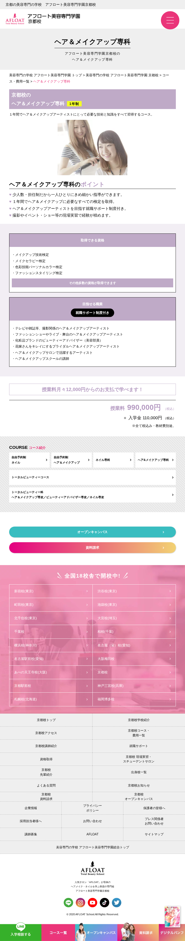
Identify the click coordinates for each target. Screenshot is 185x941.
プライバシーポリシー (92, 808)
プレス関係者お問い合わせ (154, 821)
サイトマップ (154, 834)
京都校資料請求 (46, 797)
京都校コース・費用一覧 (139, 733)
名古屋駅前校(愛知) (29, 659)
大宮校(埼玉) (107, 618)
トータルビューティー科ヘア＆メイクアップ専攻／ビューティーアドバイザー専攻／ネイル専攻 (58, 494)
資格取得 (46, 759)
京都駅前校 (22, 686)
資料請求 (92, 547)
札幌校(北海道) (25, 699)
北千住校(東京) (25, 618)
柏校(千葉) (105, 631)
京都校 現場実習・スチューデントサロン (138, 759)
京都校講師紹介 (46, 746)
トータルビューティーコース (30, 477)
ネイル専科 (103, 460)
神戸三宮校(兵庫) (111, 686)
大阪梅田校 (106, 659)
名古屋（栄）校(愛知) (114, 645)
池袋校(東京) (107, 604)
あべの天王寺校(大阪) (30, 672)
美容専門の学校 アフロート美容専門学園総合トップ (92, 847)
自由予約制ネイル (19, 460)
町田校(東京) (23, 604)
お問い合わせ (92, 821)
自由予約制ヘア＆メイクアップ (67, 460)
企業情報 (31, 808)
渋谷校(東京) (107, 591)
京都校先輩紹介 (46, 772)
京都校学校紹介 (139, 720)
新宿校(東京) (23, 591)
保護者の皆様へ (154, 808)
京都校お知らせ (139, 785)
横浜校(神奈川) (25, 645)
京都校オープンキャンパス (139, 797)
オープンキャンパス (92, 532)
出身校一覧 (139, 772)
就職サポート (138, 746)
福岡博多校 (106, 699)
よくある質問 (46, 785)
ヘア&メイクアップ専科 (153, 460)
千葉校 (19, 631)
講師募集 (31, 834)
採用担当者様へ (31, 821)
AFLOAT (92, 834)
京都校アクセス (46, 733)
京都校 (103, 672)
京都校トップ (46, 720)
